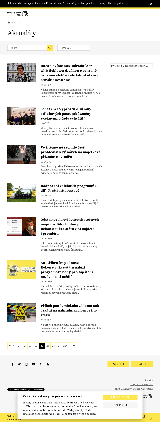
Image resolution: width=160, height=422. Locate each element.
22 (36, 345)
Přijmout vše (120, 397)
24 (47, 345)
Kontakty (149, 380)
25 (53, 345)
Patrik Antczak (146, 389)
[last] (74, 346)
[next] (70, 346)
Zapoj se (118, 364)
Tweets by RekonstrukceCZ (129, 66)
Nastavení (120, 405)
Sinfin (129, 389)
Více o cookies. (87, 413)
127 (65, 345)
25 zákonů (68, 3)
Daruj (142, 364)
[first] (10, 346)
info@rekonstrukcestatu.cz (141, 385)
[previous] (14, 346)
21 (30, 345)
